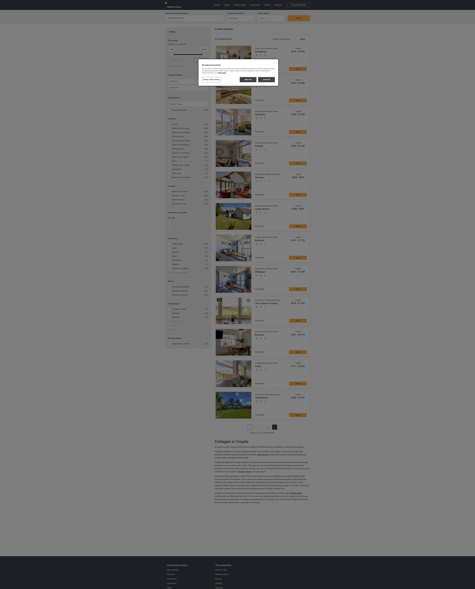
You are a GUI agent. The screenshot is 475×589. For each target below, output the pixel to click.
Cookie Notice (222, 73)
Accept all (266, 79)
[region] (238, 72)
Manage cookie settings (211, 79)
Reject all (248, 79)
